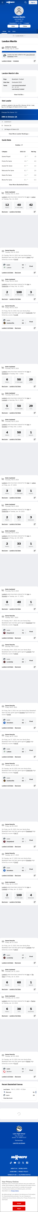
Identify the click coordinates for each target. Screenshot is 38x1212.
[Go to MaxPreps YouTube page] (15, 1163)
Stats (13, 31)
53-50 (16, 259)
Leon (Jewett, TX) (19, 19)
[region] (19, 1194)
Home (4, 31)
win (28, 197)
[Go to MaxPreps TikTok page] (11, 1163)
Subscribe (13, 1171)
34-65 (9, 714)
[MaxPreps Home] (10, 2)
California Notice (24, 1174)
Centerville (5, 286)
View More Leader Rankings (18, 134)
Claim (13, 26)
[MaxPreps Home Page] (13, 35)
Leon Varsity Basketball (19, 85)
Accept (19, 1203)
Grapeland (5, 374)
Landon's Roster (6, 61)
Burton (33, 1001)
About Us (14, 1168)
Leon (8, 265)
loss (28, 284)
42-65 (16, 772)
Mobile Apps (23, 1168)
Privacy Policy (23, 1171)
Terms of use (12, 1174)
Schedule (16, 61)
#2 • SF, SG (15, 23)
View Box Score (7, 1098)
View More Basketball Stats (18, 184)
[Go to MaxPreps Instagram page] (19, 1163)
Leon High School (19, 1134)
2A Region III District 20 (11, 129)
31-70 (16, 625)
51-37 (16, 1063)
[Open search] (25, 2)
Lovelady (4, 400)
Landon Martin (19, 17)
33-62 (16, 862)
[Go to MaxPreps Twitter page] (23, 1163)
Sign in (33, 2)
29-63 (16, 654)
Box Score (5, 212)
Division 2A (7, 125)
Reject (19, 1208)
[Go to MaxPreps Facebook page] (27, 1163)
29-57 (16, 950)
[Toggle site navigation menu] (2, 2)
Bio (9, 31)
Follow (25, 26)
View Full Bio (18, 94)
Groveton (4, 427)
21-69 (16, 315)
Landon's (4, 197)
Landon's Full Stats (15, 212)
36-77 (16, 833)
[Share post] (34, 60)
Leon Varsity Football (18, 89)
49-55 (16, 743)
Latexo (33, 197)
